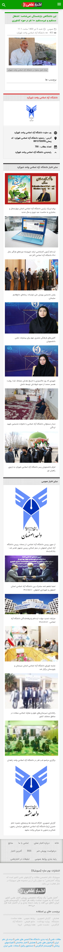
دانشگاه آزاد (17, 921)
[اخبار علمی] (31, 4)
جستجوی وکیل (27, 945)
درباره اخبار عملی (41, 843)
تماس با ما (23, 843)
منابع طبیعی (29, 921)
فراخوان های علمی (45, 942)
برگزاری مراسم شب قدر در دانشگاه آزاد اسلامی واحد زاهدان (31, 760)
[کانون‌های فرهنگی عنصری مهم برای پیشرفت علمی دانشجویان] (31, 333)
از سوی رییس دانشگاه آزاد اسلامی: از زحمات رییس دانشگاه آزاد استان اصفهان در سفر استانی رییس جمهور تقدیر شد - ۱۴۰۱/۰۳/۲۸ (31, 548)
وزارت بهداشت (43, 921)
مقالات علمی (55, 939)
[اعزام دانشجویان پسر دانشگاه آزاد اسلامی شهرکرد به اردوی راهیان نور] (31, 462)
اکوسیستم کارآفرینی (43, 945)
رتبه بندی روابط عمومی (46, 859)
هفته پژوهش (29, 924)
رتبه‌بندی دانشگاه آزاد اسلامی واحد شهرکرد (33, 152)
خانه (57, 843)
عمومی (50, 29)
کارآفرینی (55, 924)
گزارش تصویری (43, 918)
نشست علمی (43, 924)
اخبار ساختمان (21, 942)
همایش (55, 918)
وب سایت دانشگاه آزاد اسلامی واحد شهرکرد (32, 132)
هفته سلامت (16, 918)
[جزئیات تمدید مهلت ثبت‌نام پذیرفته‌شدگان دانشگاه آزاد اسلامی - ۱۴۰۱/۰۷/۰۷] (31, 613)
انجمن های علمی (21, 939)
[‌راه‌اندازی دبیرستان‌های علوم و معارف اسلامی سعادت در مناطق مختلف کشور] (31, 708)
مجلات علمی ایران (11, 945)
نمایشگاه (55, 921)
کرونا (20, 924)
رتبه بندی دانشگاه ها (39, 939)
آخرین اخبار (16, 851)
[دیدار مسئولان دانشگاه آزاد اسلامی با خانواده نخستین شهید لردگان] (31, 419)
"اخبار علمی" (52, 898)
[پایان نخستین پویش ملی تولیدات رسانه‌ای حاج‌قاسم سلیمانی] (31, 289)
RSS (29, 851)
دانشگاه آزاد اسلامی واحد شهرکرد (31, 32)
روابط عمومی (29, 918)
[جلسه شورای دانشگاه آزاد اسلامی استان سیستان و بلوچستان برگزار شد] (31, 660)
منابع (10, 843)
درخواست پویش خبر (46, 851)
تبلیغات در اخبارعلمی (20, 859)
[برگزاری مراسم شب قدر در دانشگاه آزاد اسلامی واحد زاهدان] (31, 755)
